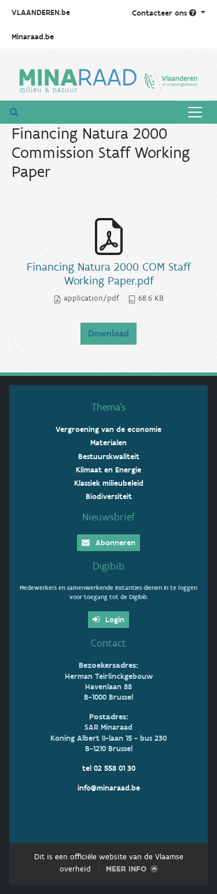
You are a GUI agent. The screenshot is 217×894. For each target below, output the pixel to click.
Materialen (108, 443)
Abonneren (114, 543)
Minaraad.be (33, 37)
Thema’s (108, 407)
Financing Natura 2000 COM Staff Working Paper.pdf (108, 273)
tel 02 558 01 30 (108, 768)
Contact (108, 643)
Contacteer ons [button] (160, 13)
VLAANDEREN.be (41, 12)
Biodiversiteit (109, 496)
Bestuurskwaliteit (108, 456)
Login (113, 620)
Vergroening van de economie (108, 429)
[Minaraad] (108, 79)
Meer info (126, 869)
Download (108, 333)
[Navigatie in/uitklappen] (195, 112)
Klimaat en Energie (108, 470)
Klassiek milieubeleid (109, 483)
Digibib (108, 566)
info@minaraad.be (109, 788)
